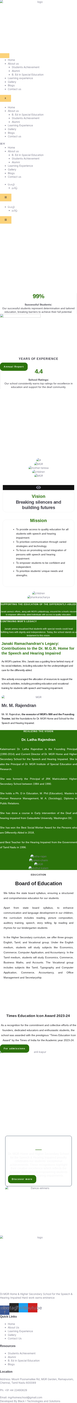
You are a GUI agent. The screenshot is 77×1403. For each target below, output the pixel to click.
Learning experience (20, 78)
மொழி (11, 184)
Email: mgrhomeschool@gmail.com (21, 1397)
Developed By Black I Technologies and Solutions (30, 1401)
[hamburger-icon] (4, 55)
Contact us (14, 89)
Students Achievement (25, 67)
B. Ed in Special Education (28, 74)
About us (13, 63)
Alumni (16, 70)
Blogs (11, 85)
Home (11, 59)
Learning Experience (20, 125)
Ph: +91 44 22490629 (13, 1390)
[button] (38, 144)
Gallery (12, 81)
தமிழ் (14, 187)
